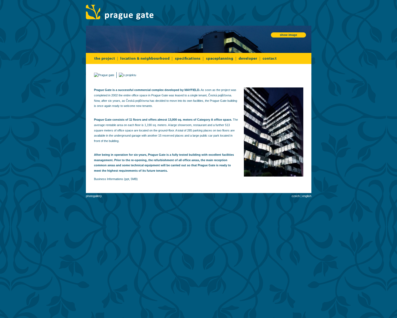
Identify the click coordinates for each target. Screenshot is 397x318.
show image (288, 34)
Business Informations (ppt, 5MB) (116, 179)
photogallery (94, 196)
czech (296, 196)
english (306, 196)
